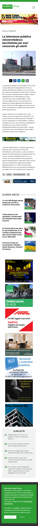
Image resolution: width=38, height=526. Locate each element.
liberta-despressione (19, 174)
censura (9, 174)
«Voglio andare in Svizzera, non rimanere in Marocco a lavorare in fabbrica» (18, 437)
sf (3, 174)
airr (28, 174)
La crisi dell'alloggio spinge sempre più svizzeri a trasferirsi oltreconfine (12, 203)
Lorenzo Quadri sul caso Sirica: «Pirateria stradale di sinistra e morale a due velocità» (20, 460)
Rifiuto (22, 517)
